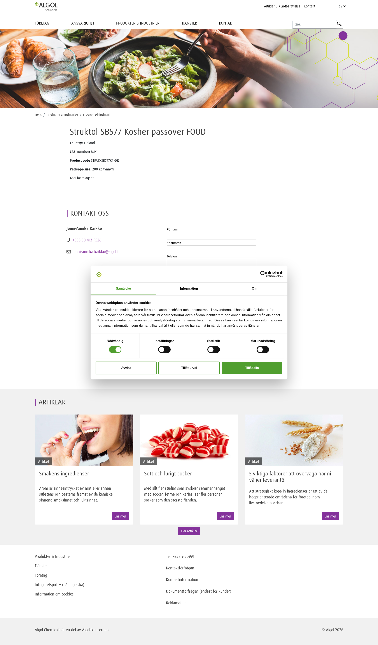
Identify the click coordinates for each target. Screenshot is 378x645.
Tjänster (189, 23)
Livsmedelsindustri (96, 115)
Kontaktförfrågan (180, 567)
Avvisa (126, 368)
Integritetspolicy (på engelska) (59, 584)
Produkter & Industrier (137, 23)
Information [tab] (189, 288)
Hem (38, 115)
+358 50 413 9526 (87, 239)
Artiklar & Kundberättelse (282, 6)
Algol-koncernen (95, 629)
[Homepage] (51, 6)
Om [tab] (254, 288)
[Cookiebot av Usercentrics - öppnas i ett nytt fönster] (263, 274)
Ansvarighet (82, 23)
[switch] (164, 349)
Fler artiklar (189, 531)
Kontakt (309, 6)
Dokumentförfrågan (182, 591)
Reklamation (176, 602)
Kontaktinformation (182, 579)
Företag (42, 23)
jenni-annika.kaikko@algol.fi (96, 251)
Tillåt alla (252, 368)
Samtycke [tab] (123, 288)
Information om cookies (54, 594)
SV (341, 6)
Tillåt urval (189, 368)
